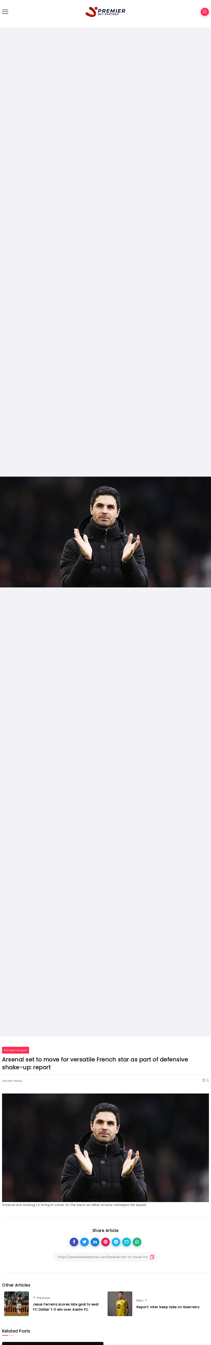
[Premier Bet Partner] (105, 11)
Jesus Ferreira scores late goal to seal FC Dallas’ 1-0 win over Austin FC (65, 1307)
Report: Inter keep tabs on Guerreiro (167, 1307)
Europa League (15, 1050)
